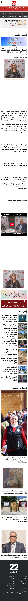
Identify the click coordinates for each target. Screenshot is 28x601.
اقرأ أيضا (22, 312)
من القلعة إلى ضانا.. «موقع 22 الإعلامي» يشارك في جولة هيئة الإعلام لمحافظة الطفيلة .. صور (14, 519)
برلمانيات (25, 578)
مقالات (25, 586)
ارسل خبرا (5, 13)
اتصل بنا (15, 13)
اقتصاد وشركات (23, 581)
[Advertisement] (14, 94)
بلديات (12, 578)
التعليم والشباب (10, 586)
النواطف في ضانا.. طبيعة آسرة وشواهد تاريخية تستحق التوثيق (11, 16)
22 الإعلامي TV (10, 13)
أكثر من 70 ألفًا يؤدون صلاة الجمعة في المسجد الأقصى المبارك (9, 343)
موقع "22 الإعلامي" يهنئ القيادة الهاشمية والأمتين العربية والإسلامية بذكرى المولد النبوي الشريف (10, 22)
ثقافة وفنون (24, 583)
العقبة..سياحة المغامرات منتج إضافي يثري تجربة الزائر (9, 360)
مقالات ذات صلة (19, 388)
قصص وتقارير (20, 35)
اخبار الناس (11, 588)
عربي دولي (11, 576)
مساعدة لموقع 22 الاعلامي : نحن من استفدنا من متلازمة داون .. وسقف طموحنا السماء (15, 460)
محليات (25, 576)
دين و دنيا (24, 590)
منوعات (25, 588)
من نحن (19, 13)
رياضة (12, 581)
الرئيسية (22, 13)
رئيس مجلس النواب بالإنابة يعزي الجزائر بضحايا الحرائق (9, 378)
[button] (17, 26)
